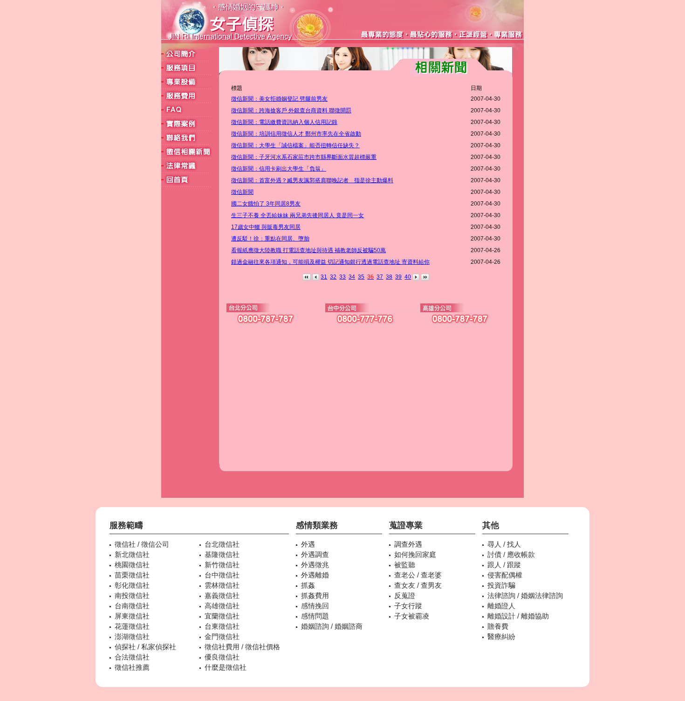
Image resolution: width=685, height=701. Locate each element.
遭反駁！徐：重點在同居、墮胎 (270, 238)
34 (352, 277)
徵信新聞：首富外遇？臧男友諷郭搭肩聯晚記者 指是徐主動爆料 (312, 180)
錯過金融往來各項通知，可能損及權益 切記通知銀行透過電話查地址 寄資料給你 (330, 262)
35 (361, 277)
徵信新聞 (242, 192)
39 (398, 277)
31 (324, 277)
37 (380, 277)
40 (407, 277)
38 (389, 277)
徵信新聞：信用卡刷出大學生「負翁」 (278, 168)
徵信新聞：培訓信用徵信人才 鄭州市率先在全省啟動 (296, 134)
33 (342, 277)
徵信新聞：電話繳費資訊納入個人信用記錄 (284, 122)
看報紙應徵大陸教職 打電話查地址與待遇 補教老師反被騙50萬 (308, 250)
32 (333, 277)
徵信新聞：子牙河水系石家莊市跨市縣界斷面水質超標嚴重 (304, 157)
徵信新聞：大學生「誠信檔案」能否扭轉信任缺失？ (295, 145)
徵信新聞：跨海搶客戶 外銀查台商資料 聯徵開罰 (291, 110)
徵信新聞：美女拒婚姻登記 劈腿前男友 (279, 99)
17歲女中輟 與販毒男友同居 (266, 227)
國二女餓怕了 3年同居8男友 (266, 203)
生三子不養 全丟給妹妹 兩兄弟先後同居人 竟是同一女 (297, 215)
